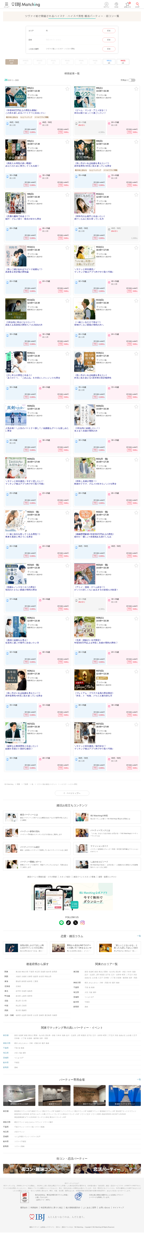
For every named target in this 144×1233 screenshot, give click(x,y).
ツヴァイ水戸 (35, 1137)
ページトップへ (73, 793)
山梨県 (24, 996)
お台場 (94, 978)
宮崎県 (41, 1015)
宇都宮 (87, 1002)
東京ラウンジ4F (80, 1111)
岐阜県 (29, 981)
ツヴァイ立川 (85, 1114)
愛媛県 (24, 1010)
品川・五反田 (90, 975)
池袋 (134, 972)
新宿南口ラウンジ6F (107, 1111)
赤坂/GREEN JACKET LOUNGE (114, 1114)
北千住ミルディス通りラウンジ (42, 1114)
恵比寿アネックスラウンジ (126, 1111)
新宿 (86, 972)
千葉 (86, 987)
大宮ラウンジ (19, 1132)
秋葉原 (102, 975)
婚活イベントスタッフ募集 (84, 877)
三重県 (35, 981)
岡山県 (18, 1006)
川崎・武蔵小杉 (105, 983)
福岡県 (18, 1015)
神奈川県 (25, 972)
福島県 (29, 991)
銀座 (96, 972)
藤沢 (113, 983)
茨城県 (43, 972)
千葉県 (31, 972)
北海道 (18, 986)
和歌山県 (48, 976)
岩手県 (18, 991)
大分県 (35, 1015)
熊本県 (29, 1015)
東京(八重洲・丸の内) (107, 972)
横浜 (86, 983)
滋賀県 (35, 976)
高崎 (86, 1007)
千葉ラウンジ (19, 1127)
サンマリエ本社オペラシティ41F (66, 1114)
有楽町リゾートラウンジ (64, 1111)
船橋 (92, 987)
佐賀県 (24, 1015)
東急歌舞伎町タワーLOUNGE (25, 1117)
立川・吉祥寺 (116, 975)
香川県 (18, 1010)
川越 (90, 992)
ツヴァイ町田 (96, 1114)
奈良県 (41, 976)
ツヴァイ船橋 (39, 1127)
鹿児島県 (48, 1015)
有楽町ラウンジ (93, 1111)
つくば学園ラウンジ (22, 1137)
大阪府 (18, 976)
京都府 (24, 976)
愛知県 (18, 981)
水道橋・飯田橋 (122, 978)
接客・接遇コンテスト (107, 877)
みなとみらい (94, 983)
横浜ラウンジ (19, 1122)
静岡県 (24, 981)
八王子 (100, 978)
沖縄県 (54, 1015)
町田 (123, 975)
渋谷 (135, 975)
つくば (87, 997)
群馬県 (54, 972)
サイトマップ (118, 1207)
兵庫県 (29, 976)
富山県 (18, 1001)
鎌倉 (118, 983)
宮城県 (24, 991)
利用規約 (34, 1207)
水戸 (92, 997)
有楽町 (91, 972)
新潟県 (18, 996)
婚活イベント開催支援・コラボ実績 (42, 877)
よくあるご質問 (89, 1207)
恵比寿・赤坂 (121, 972)
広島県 (24, 1006)
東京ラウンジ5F (48, 1111)
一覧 (139, 936)
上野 (97, 975)
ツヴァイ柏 (29, 1127)
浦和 (94, 992)
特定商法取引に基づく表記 (52, 1207)
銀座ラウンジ (37, 1111)
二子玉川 (129, 975)
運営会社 (24, 1207)
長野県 (29, 996)
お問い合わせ (104, 1207)
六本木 (128, 972)
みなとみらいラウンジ (33, 1122)
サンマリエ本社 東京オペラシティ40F (51, 1117)
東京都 (18, 972)
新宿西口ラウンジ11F (22, 1111)
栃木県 (48, 972)
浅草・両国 (133, 978)
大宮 (86, 992)
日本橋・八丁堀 (109, 978)
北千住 (107, 975)
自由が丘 (88, 978)
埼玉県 (37, 972)
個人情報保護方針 (73, 1207)
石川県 (24, 1001)
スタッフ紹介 (65, 877)
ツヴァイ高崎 (19, 1146)
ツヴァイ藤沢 (48, 1122)
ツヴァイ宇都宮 (20, 1141)
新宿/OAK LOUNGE (21, 1114)
